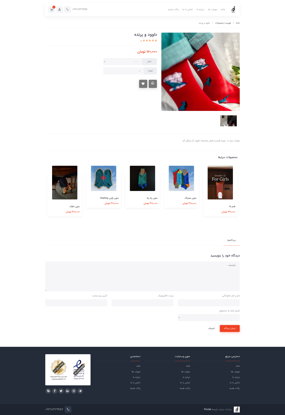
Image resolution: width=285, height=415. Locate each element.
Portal (207, 410)
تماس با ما (187, 9)
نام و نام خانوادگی (231, 296)
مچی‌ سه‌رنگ (229, 198)
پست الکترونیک (165, 296)
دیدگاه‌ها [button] (231, 240)
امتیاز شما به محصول (229, 311)
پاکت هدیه (173, 9)
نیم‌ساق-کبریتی (73, 198)
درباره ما (200, 9)
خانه (223, 9)
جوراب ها (212, 9)
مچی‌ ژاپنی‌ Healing (148, 198)
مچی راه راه (191, 198)
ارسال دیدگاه (230, 328)
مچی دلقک (113, 206)
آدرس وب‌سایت (99, 296)
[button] (59, 9)
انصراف (211, 328)
